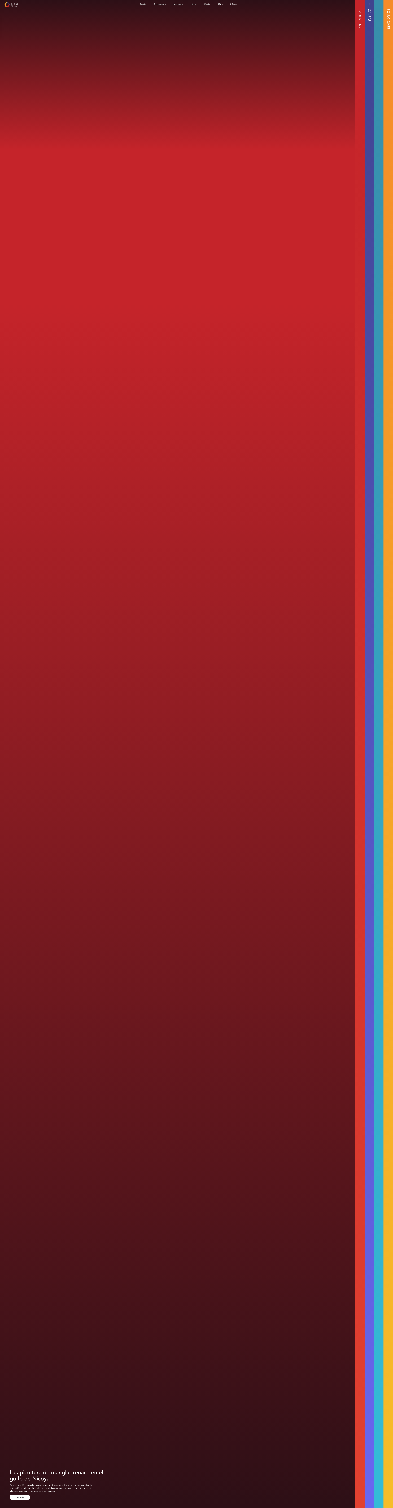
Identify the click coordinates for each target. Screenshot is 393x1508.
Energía (143, 4)
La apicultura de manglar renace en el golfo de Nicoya (56, 1476)
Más (219, 4)
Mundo (207, 4)
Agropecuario (178, 4)
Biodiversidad (159, 4)
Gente (193, 4)
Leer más (20, 1497)
